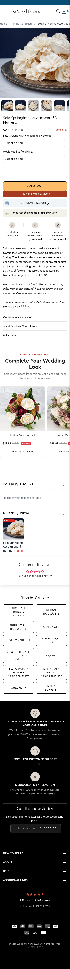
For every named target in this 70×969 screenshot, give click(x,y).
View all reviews (35, 906)
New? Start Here (51, 640)
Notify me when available (35, 194)
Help (6, 871)
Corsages (51, 627)
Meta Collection (22, 24)
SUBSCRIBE (48, 828)
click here (24, 306)
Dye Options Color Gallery (17, 317)
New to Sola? (13, 853)
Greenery (18, 688)
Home (3, 24)
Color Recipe (10, 335)
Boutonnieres (18, 640)
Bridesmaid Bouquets (18, 627)
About (7, 862)
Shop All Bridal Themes (18, 612)
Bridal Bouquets (51, 612)
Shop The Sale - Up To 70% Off (18, 655)
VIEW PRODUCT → (22, 451)
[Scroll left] (53, 485)
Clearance (51, 656)
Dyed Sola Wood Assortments (52, 672)
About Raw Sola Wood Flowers (20, 326)
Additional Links (15, 880)
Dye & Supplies (51, 688)
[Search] (58, 11)
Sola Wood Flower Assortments (18, 672)
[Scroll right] (63, 485)
